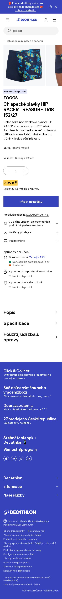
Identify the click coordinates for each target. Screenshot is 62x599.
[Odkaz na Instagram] (21, 458)
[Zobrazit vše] (4, 41)
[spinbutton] (16, 170)
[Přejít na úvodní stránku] (27, 19)
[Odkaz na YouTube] (14, 458)
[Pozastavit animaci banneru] (50, 7)
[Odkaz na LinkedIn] (29, 458)
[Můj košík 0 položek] (54, 20)
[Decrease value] (7, 171)
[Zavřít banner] (56, 7)
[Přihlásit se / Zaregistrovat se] (46, 20)
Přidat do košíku (31, 201)
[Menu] (7, 20)
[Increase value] (24, 171)
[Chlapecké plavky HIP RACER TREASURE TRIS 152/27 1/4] (24, 65)
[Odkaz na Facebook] (6, 458)
